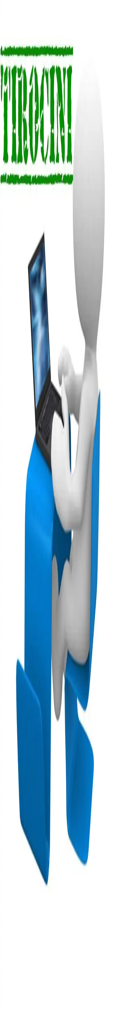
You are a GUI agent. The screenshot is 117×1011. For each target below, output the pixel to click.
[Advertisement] (58, 390)
